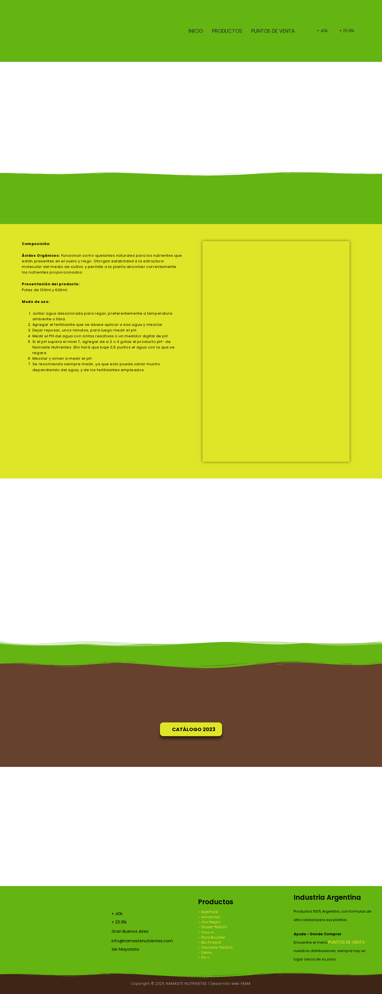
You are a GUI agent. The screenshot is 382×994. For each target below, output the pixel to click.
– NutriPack (208, 912)
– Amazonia (209, 917)
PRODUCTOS (227, 30)
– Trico (206, 932)
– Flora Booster (211, 937)
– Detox (205, 952)
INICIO (195, 30)
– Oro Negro (209, 922)
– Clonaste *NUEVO (215, 947)
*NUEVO (220, 927)
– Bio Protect (209, 942)
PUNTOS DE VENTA (273, 30)
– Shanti (205, 927)
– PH (203, 957)
